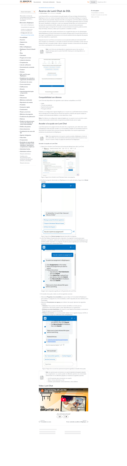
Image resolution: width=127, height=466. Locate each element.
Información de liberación (49, 2)
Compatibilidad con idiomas (97, 12)
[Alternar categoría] (19, 22)
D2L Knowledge (43, 13)
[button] (88, 2)
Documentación (37, 2)
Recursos (59, 2)
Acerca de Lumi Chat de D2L (46, 429)
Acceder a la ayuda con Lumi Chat (99, 14)
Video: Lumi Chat (95, 17)
